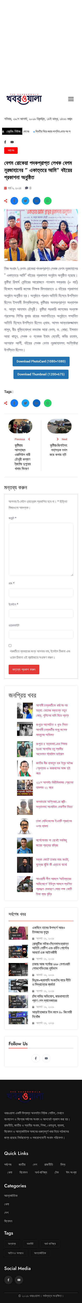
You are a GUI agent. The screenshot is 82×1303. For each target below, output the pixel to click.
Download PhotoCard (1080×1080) (41, 361)
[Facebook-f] (5, 142)
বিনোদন (24, 1172)
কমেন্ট (12, 518)
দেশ (13, 930)
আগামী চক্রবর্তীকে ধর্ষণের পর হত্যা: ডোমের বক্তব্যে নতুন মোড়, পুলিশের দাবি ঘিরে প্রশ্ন (52, 710)
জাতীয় (22, 1165)
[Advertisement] (41, 43)
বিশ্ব (62, 1165)
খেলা (9, 1172)
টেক (56, 1172)
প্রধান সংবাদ (16, 935)
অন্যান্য (12, 1243)
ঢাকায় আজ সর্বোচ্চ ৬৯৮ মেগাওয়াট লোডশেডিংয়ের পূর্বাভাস (51, 966)
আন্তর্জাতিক (10, 1196)
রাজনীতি (48, 1165)
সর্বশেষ (11, 150)
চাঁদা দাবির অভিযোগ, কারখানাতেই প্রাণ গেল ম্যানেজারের (50, 998)
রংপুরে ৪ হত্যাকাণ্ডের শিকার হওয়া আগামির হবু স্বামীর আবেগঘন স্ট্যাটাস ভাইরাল (51, 749)
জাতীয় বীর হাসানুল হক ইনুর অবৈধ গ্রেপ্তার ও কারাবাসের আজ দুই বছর (54, 768)
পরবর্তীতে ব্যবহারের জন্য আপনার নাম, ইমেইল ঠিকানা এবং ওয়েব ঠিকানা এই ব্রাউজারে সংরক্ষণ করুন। (40, 654)
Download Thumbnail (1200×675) (41, 374)
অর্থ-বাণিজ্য (41, 1172)
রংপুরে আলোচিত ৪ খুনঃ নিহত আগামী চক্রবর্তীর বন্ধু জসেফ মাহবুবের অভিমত (52, 729)
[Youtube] (12, 142)
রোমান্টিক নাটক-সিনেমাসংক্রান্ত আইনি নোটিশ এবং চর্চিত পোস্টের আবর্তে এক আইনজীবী (50, 948)
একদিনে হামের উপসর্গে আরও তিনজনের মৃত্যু (48, 930)
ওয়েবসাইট (14, 625)
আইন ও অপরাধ (15, 1253)
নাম (12, 583)
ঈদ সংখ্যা (71, 1172)
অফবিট (30, 1243)
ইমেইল (13, 604)
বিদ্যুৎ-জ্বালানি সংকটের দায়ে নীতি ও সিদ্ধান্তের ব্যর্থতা (51, 982)
